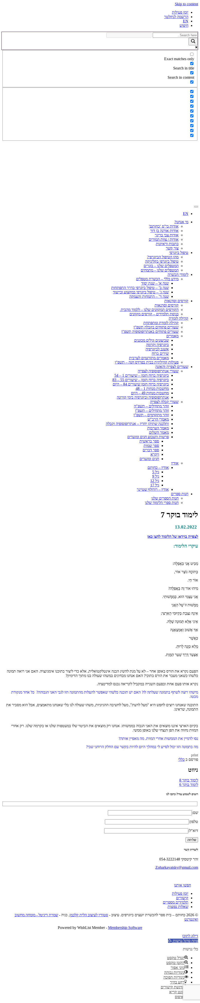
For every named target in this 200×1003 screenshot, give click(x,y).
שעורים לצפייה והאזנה (171, 367)
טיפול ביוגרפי (178, 253)
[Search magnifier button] (193, 41)
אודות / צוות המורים (164, 239)
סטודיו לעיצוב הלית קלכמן (89, 915)
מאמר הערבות (158, 428)
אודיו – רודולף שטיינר (153, 489)
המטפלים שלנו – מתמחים (160, 270)
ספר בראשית (149, 441)
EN (185, 21)
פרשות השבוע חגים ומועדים (148, 437)
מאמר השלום (159, 432)
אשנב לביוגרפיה (157, 349)
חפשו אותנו (182, 885)
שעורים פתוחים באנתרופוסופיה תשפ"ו (150, 331)
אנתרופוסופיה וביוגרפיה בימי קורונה (143, 397)
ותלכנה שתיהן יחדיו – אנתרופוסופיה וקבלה (137, 424)
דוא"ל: (193, 831)
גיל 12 (154, 481)
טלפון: (193, 822)
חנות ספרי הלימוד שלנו (162, 503)
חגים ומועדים (149, 459)
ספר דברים (151, 450)
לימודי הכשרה (178, 274)
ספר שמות (151, 446)
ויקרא (154, 454)
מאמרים (172, 336)
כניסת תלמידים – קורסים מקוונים (154, 314)
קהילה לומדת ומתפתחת (161, 323)
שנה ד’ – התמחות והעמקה (149, 296)
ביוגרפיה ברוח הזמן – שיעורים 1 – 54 (141, 375)
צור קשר (172, 248)
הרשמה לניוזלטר (176, 17)
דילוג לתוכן (190, 936)
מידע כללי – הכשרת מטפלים (157, 279)
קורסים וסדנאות (176, 301)
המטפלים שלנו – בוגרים (161, 266)
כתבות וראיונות (167, 244)
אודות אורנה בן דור (164, 231)
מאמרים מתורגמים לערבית (149, 358)
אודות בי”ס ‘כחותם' (164, 226)
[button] (183, 941)
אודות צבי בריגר (167, 235)
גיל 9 (155, 476)
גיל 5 (155, 472)
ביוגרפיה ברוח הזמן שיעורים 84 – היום (141, 384)
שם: (195, 812)
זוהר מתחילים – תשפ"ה (151, 406)
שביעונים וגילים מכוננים (151, 340)
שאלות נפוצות (178, 907)
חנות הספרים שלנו (165, 498)
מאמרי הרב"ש (158, 419)
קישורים (182, 898)
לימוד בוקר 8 (188, 780)
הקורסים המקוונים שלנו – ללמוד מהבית (149, 310)
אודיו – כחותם (158, 467)
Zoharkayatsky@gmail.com (176, 867)
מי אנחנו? (181, 222)
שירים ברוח (160, 353)
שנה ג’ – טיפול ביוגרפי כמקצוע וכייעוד (141, 292)
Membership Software (125, 928)
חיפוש (184, 25)
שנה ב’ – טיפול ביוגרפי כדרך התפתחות (140, 288)
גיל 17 (154, 485)
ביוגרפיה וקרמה (157, 345)
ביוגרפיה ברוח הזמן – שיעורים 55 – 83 (140, 380)
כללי (181, 759)
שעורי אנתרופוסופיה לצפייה (158, 371)
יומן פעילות (180, 12)
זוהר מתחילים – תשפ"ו (152, 410)
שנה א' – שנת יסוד (155, 283)
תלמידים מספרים (175, 902)
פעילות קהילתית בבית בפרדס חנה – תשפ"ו (147, 362)
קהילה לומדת (178, 318)
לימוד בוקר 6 (188, 784)
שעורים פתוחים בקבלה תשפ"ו (156, 327)
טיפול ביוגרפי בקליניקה (162, 261)
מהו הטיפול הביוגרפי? (163, 257)
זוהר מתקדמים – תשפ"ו (151, 415)
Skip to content (186, 4)
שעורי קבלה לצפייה (164, 402)
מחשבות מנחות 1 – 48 (152, 388)
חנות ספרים (179, 494)
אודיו (175, 463)
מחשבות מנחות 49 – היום (150, 393)
